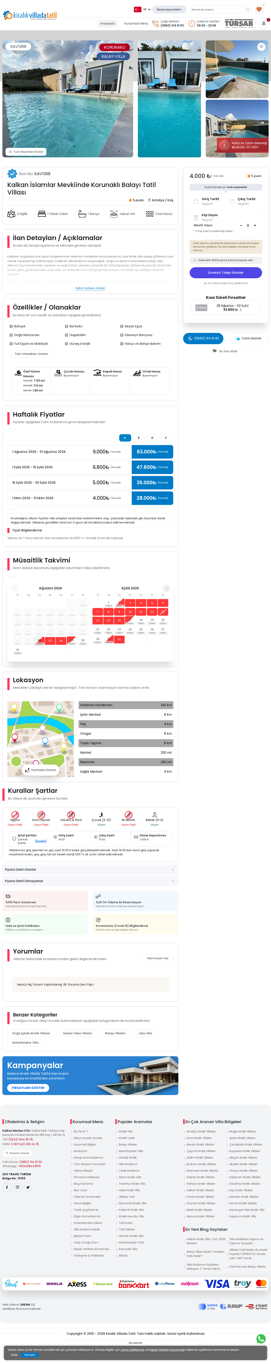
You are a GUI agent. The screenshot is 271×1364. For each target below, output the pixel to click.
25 (141, 629)
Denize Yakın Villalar (77, 1033)
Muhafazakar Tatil (131, 1242)
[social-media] (6, 1187)
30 (83, 640)
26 (39, 640)
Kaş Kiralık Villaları (241, 1190)
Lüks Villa (145, 1033)
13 (162, 611)
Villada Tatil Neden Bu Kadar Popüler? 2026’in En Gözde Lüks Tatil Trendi (248, 1254)
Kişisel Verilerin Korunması (91, 1249)
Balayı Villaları (115, 1033)
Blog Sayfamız (83, 1184)
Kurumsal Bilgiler (85, 1144)
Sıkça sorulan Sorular (88, 1138)
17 (130, 619)
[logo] (29, 15)
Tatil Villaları (127, 1229)
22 (108, 629)
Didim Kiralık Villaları (200, 1158)
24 (130, 629)
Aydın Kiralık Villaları (242, 1138)
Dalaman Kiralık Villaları (244, 1177)
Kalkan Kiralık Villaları (200, 1190)
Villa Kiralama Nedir (87, 1229)
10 (130, 611)
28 (60, 640)
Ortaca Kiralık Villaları (243, 1171)
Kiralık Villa (126, 1131)
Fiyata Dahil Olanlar (20, 869)
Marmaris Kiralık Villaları (202, 1171)
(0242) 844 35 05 (21, 1139)
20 (162, 619)
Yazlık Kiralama (129, 1171)
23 (119, 629)
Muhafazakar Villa (25, 1043)
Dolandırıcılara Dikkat (88, 1223)
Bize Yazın (80, 1190)
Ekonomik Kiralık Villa (132, 1203)
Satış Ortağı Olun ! (86, 1242)
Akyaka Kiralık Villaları (243, 1164)
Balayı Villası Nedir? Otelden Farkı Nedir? (205, 1254)
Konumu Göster (19, 1153)
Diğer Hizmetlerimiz (87, 1216)
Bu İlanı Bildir (228, 351)
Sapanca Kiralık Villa (242, 1216)
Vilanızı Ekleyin (83, 1171)
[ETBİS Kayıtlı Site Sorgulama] (256, 1307)
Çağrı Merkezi (170, 21)
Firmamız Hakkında (87, 1177)
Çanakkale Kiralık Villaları (245, 1144)
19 (152, 619)
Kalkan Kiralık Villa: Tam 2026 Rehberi (206, 1241)
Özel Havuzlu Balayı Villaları (247, 1267)
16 (119, 620)
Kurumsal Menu (136, 23)
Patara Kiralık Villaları (200, 1197)
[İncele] (40, 841)
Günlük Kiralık (128, 1158)
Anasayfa (107, 23)
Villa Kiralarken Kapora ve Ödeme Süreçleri (246, 1241)
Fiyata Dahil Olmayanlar (24, 881)
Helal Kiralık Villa (129, 1190)
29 (72, 640)
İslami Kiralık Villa (130, 1177)
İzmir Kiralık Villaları (199, 1138)
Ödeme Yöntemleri (87, 1197)
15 (108, 620)
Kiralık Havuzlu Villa (131, 1216)
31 (17, 649)
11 (140, 611)
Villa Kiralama (128, 1164)
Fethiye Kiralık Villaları (201, 1184)
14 (97, 620)
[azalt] (241, 225)
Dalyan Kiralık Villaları (201, 1177)
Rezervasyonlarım (169, 9)
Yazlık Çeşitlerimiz (86, 1210)
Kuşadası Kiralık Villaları (244, 1151)
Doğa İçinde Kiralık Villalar (31, 1033)
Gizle (14, 1355)
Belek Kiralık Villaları (199, 1210)
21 (97, 629)
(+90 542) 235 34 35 (25, 1144)
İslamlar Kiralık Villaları (244, 1197)
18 (141, 619)
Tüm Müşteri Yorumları (90, 1164)
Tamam (29, 1355)
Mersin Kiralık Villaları (200, 1144)
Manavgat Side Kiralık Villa (246, 1210)
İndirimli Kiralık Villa (131, 1210)
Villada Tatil (127, 1197)
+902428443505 (29, 1166)
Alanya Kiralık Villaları (200, 1216)
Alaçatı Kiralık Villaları (243, 1158)
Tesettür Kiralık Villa (132, 1184)
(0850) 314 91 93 (172, 26)
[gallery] (169, 98)
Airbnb (123, 1256)
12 (152, 611)
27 (50, 640)
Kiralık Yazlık (127, 1138)
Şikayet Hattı (82, 1236)
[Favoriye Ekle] (261, 47)
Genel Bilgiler (82, 1203)
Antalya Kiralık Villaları (201, 1131)
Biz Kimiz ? (81, 1131)
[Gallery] (67, 98)
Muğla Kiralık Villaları (242, 1131)
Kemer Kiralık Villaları (243, 1203)
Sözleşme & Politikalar (89, 1256)
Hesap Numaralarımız (88, 1158)
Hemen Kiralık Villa (131, 1236)
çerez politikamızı (132, 1350)
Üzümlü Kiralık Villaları (201, 1203)
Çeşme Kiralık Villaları (201, 1151)
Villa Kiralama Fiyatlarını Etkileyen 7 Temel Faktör (203, 1267)
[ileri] (166, 588)
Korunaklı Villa (128, 1249)
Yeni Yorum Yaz (157, 958)
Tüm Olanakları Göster (31, 354)
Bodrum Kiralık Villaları (201, 1164)
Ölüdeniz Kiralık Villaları (244, 1184)
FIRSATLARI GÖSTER (28, 1088)
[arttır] (255, 225)
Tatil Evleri (126, 1223)
